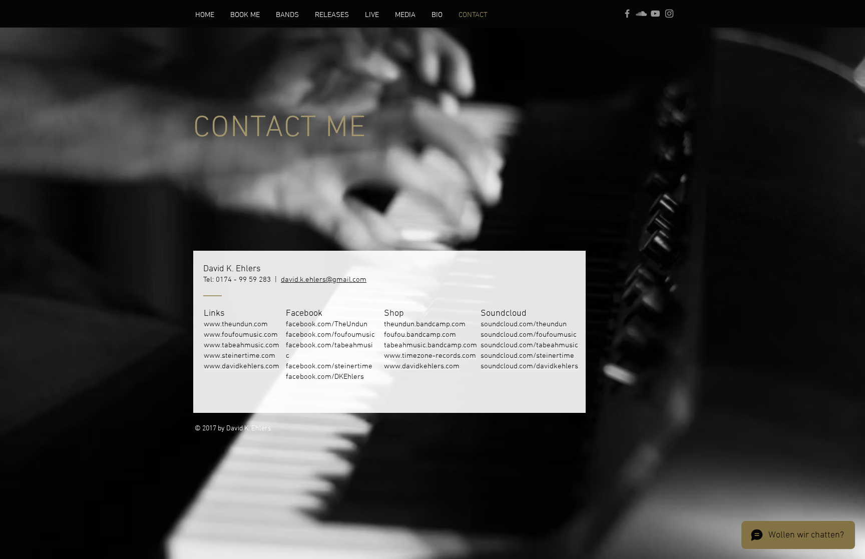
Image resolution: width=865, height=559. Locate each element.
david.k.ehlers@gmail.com (323, 279)
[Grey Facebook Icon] (627, 13)
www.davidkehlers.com (241, 366)
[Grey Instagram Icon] (669, 13)
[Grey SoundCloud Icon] (641, 13)
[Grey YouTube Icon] (655, 13)
